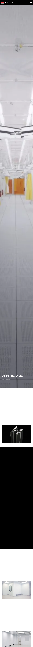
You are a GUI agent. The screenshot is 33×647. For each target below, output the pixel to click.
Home (3, 379)
